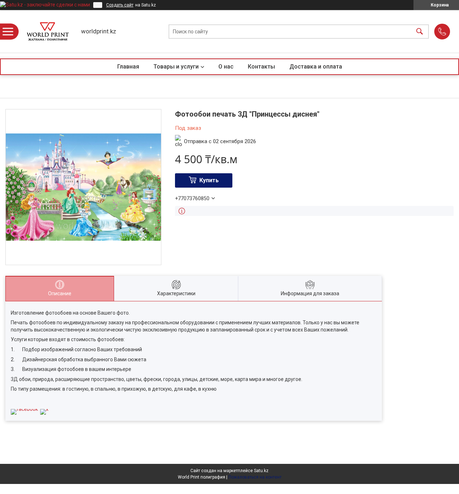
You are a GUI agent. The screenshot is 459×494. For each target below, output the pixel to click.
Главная (128, 66)
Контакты (261, 66)
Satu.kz (261, 470)
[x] (44, 409)
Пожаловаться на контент (254, 477)
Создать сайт (119, 5)
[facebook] (24, 409)
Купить (209, 180)
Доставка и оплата (315, 66)
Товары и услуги (176, 66)
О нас (225, 66)
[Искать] (419, 31)
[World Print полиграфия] (48, 31)
